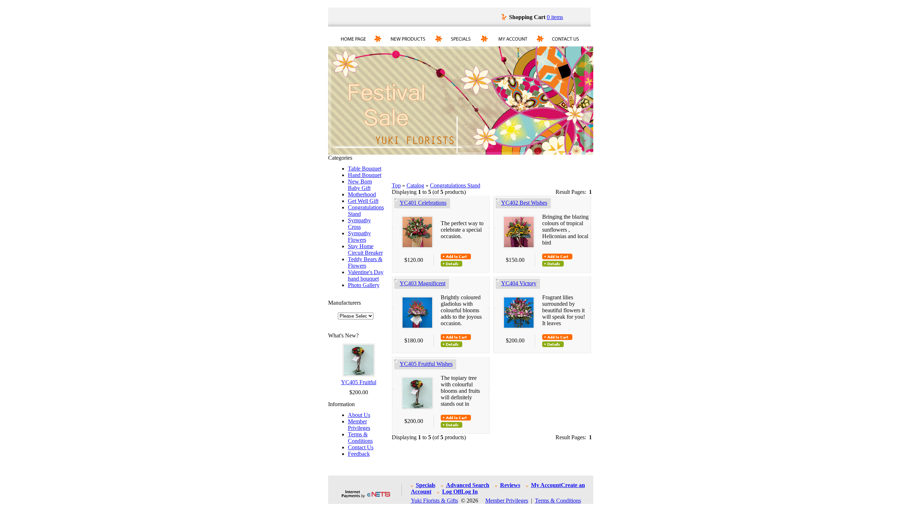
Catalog (415, 185)
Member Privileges (359, 424)
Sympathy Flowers (359, 236)
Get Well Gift (363, 201)
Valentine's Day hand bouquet (366, 275)
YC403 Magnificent (422, 283)
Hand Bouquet (364, 175)
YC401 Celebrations (423, 203)
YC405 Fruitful (358, 382)
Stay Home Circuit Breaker (365, 249)
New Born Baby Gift (360, 184)
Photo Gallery (364, 285)
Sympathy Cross (359, 223)
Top (396, 185)
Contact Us (360, 447)
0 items (555, 17)
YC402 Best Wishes (524, 203)
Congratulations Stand (455, 185)
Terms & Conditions (360, 437)
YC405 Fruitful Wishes (426, 364)
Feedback (359, 454)
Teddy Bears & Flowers (365, 262)
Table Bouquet (364, 168)
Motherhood (362, 194)
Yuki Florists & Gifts (434, 500)
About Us (359, 415)
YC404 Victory (518, 283)
